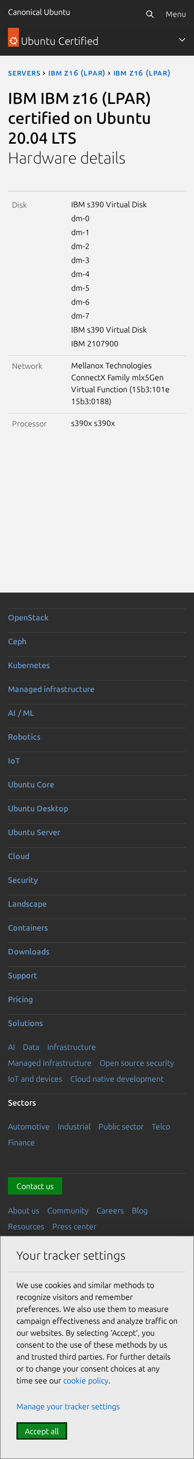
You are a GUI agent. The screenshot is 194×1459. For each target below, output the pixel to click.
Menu (176, 13)
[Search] (150, 14)
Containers (28, 927)
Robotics (24, 736)
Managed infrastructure (51, 689)
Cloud (18, 856)
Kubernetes (29, 665)
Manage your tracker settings (68, 1406)
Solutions (25, 1023)
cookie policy (85, 1380)
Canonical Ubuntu (39, 11)
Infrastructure (71, 1046)
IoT (14, 760)
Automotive (29, 1126)
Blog (140, 1210)
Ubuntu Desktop (38, 808)
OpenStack (28, 617)
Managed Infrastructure (50, 1062)
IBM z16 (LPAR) (76, 72)
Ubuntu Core (31, 784)
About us (23, 1210)
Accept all (42, 1431)
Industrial (74, 1126)
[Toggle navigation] (182, 40)
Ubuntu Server (34, 832)
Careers (110, 1210)
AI (11, 1046)
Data (31, 1046)
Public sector (121, 1126)
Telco (161, 1126)
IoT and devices (35, 1078)
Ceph (17, 641)
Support (22, 975)
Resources (26, 1226)
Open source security (136, 1062)
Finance (21, 1142)
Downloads (28, 951)
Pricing (20, 999)
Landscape (27, 903)
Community (68, 1210)
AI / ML (21, 712)
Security (23, 879)
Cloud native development (117, 1078)
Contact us (35, 1186)
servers (24, 72)
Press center (74, 1226)
